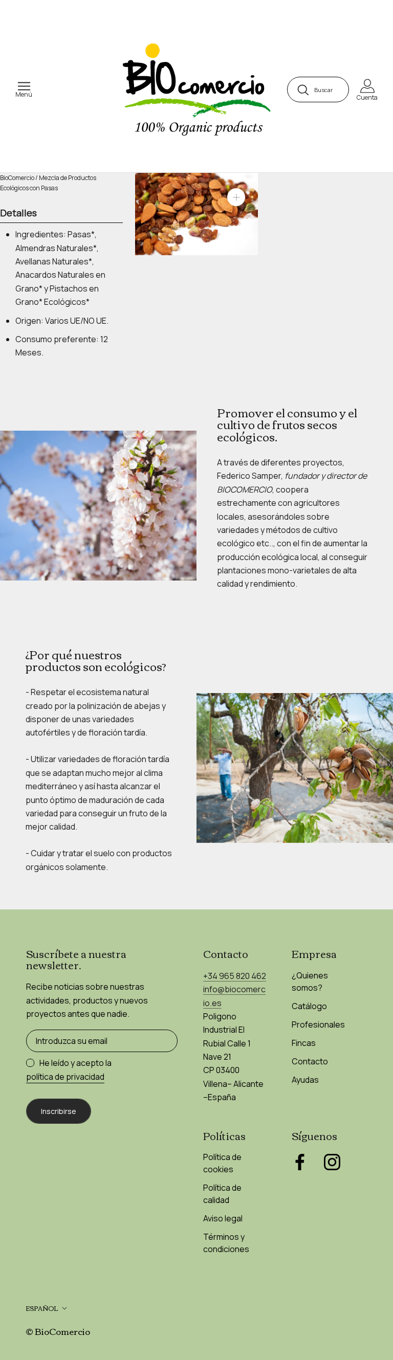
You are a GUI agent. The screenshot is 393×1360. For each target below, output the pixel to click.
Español (42, 1308)
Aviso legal (223, 1218)
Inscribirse (58, 1111)
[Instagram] (332, 1162)
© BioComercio (58, 1331)
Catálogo (309, 1006)
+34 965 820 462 (234, 976)
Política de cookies (222, 1163)
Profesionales (318, 1024)
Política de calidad (222, 1194)
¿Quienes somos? (310, 981)
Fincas (304, 1043)
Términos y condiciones (226, 1243)
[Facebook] (300, 1162)
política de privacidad (65, 1076)
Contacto (310, 1061)
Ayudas (305, 1079)
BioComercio (17, 177)
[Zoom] (236, 197)
